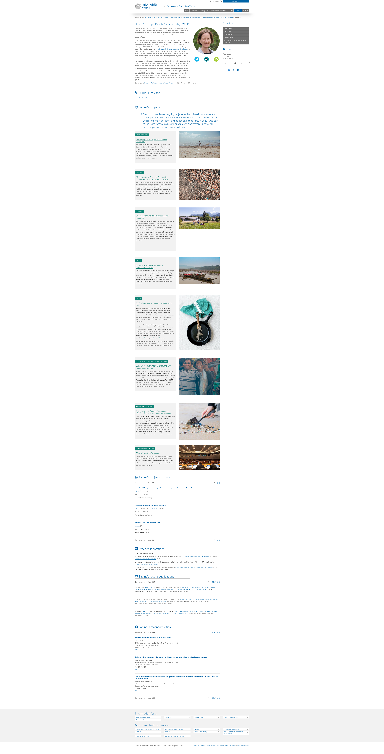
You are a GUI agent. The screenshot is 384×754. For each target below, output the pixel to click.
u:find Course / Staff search (174, 729)
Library (167, 732)
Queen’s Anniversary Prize (192, 124)
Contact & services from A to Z (175, 736)
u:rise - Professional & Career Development (233, 733)
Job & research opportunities (216, 11)
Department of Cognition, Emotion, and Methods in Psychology (188, 17)
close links (193, 120)
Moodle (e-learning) (200, 732)
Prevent (146, 338)
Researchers (198, 717)
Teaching (202, 11)
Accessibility (211, 746)
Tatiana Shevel (228, 38)
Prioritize (153, 338)
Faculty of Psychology (163, 17)
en (212, 1)
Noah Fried (227, 32)
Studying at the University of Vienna (147, 729)
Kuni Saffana (228, 35)
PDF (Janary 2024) (141, 97)
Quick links (235, 1)
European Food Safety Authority (145, 559)
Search (217, 1)
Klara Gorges (228, 29)
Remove (161, 338)
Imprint (203, 746)
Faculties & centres (142, 736)
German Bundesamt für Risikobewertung (196, 557)
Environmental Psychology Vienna (180, 6)
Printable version (243, 746)
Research (193, 11)
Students (168, 717)
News (186, 11)
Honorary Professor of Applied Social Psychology (160, 83)
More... (137, 650)
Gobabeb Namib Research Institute (146, 564)
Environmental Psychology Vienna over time (235, 42)
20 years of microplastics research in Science (173, 49)
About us (238, 11)
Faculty (230, 11)
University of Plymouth (196, 117)
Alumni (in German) (142, 720)
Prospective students (143, 717)
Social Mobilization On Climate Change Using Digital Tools (194, 567)
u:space (138, 732)
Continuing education (231, 717)
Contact (245, 11)
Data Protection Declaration (226, 746)
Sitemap (196, 746)
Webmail (197, 729)
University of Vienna (150, 17)
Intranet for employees (231, 729)
